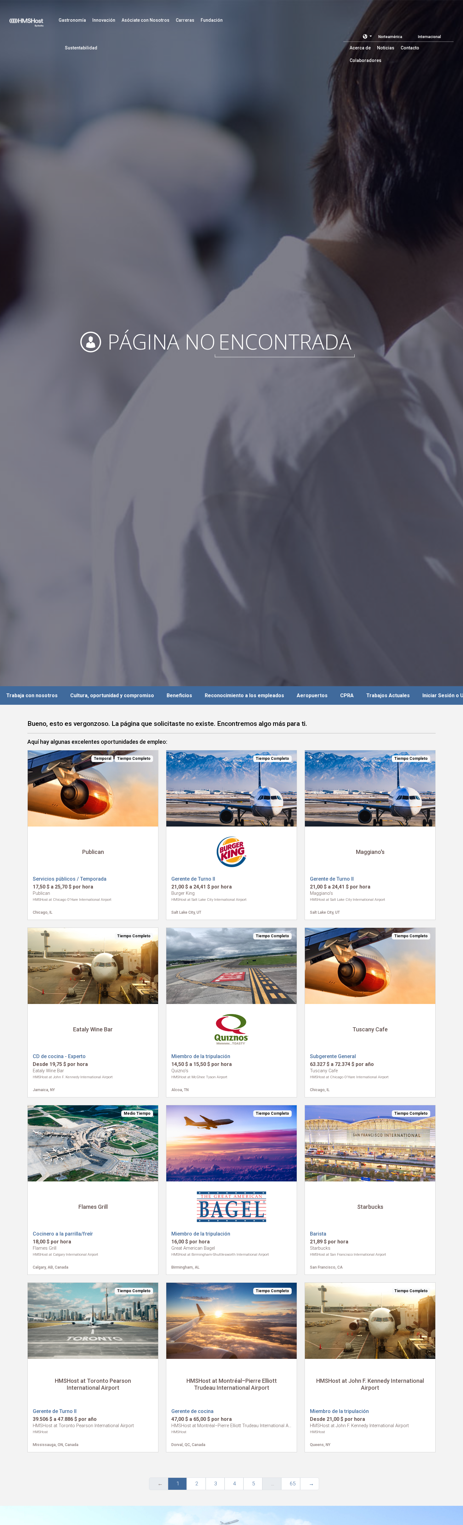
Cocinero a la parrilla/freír (63, 1234)
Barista (318, 1234)
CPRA (347, 695)
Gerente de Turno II (193, 879)
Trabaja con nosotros (32, 695)
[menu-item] (72, 20)
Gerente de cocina (192, 1411)
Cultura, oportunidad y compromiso (112, 695)
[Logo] (32, 18)
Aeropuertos (312, 695)
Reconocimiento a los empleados (244, 695)
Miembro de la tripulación (200, 1056)
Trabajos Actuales (388, 695)
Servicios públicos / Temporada (69, 879)
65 (292, 1483)
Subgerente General (333, 1056)
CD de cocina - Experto (59, 1056)
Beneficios (179, 695)
